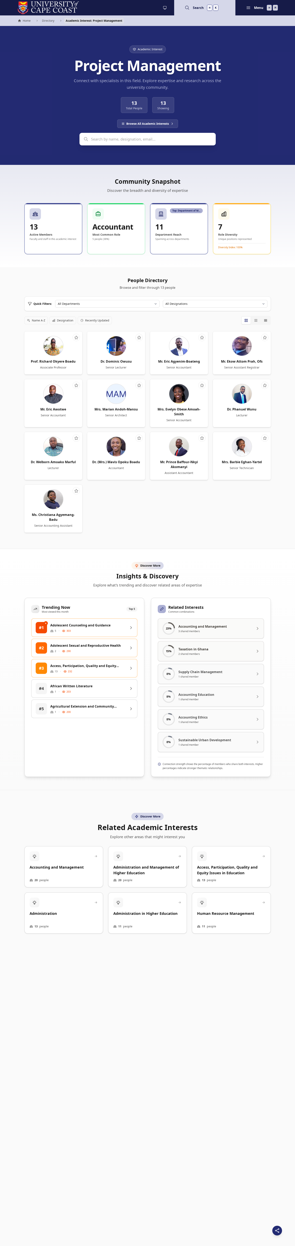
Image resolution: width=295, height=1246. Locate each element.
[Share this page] (277, 1230)
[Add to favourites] (76, 337)
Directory (48, 21)
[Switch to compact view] (265, 320)
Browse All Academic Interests (147, 124)
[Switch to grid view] (246, 320)
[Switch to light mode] (165, 8)
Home (24, 21)
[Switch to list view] (255, 320)
